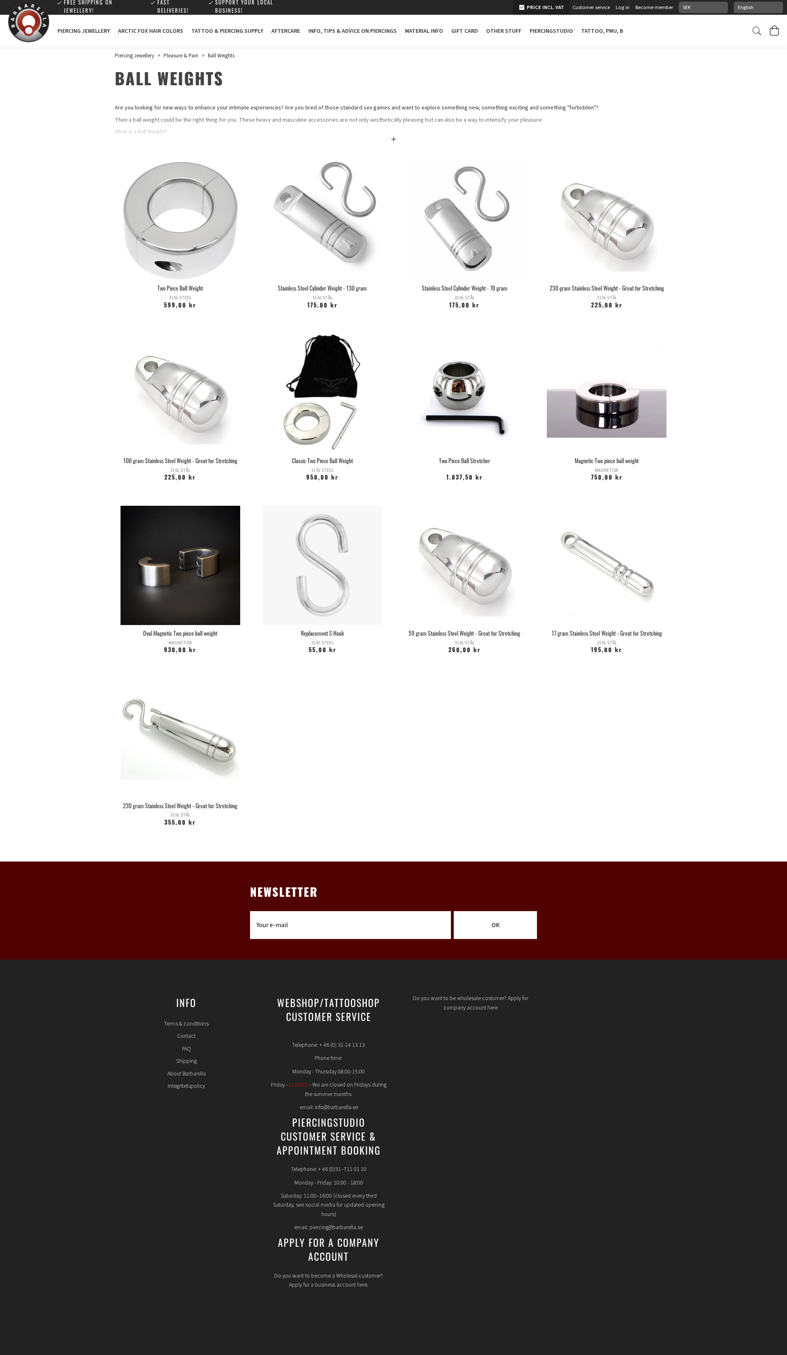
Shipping (186, 1061)
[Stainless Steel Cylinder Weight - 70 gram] (465, 220)
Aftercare (285, 31)
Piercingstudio (551, 31)
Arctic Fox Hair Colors (150, 31)
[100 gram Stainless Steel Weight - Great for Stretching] (180, 393)
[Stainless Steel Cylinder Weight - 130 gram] (322, 220)
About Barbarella (186, 1074)
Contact (186, 1036)
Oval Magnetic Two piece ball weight (180, 634)
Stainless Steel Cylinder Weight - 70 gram (464, 289)
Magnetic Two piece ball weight (607, 462)
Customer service (591, 7)
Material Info (424, 31)
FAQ (186, 1049)
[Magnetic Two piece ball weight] (606, 393)
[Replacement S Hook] (322, 565)
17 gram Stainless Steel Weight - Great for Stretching (607, 634)
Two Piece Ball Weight (180, 289)
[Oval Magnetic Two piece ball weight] (180, 565)
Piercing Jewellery (83, 31)
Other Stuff (503, 31)
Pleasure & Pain (181, 55)
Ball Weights (221, 55)
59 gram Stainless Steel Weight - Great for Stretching (464, 634)
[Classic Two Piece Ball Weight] (322, 393)
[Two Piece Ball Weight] (180, 220)
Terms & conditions (186, 1024)
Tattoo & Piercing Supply (227, 31)
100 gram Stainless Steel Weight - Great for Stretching (180, 462)
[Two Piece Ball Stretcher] (465, 393)
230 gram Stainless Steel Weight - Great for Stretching (607, 289)
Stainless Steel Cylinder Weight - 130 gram (322, 289)
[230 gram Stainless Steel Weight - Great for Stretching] (606, 220)
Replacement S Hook (322, 634)
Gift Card (464, 31)
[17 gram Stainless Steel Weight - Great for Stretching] (606, 565)
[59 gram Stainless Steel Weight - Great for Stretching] (465, 565)
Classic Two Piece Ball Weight (322, 462)
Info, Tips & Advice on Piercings (352, 31)
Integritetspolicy (186, 1086)
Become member (654, 7)
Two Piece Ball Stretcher (464, 462)
